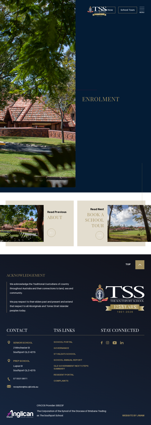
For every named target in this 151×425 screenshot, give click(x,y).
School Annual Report (68, 360)
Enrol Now (107, 9)
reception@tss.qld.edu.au (25, 386)
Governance (61, 348)
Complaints (61, 380)
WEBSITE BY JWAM (133, 415)
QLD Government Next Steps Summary (71, 367)
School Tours (128, 9)
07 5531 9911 (20, 378)
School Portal (63, 342)
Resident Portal (64, 374)
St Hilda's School (65, 353)
